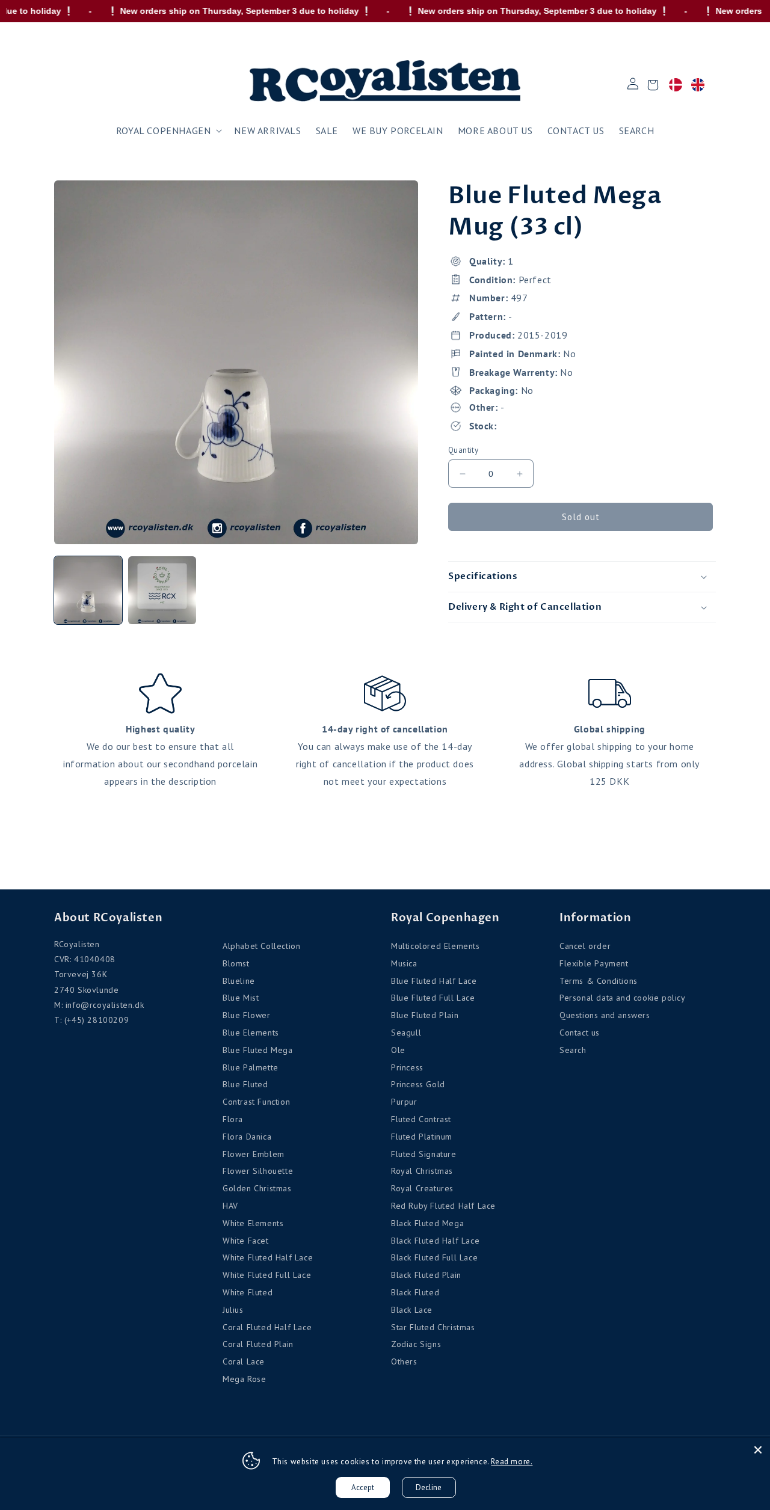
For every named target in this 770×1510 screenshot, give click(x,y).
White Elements (253, 1223)
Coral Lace (244, 1361)
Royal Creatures (422, 1188)
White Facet (246, 1240)
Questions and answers (604, 1015)
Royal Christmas (422, 1170)
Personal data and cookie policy (622, 997)
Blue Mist (241, 997)
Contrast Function (256, 1101)
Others (404, 1361)
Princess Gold (418, 1084)
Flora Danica (247, 1136)
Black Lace (412, 1309)
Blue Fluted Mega (258, 1050)
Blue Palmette (251, 1067)
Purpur (404, 1101)
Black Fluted (415, 1292)
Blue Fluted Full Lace (433, 997)
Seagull (406, 1032)
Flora (233, 1119)
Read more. (511, 1461)
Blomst (236, 963)
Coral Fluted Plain (258, 1344)
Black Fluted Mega (427, 1223)
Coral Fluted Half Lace (267, 1327)
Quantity (463, 450)
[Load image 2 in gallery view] (162, 590)
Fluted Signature (424, 1154)
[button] (168, 130)
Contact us (579, 1032)
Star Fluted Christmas (433, 1327)
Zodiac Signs (416, 1344)
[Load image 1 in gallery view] (88, 590)
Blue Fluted (245, 1084)
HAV (230, 1205)
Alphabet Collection (261, 946)
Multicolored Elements (435, 946)
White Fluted (248, 1292)
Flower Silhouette (258, 1170)
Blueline (239, 980)
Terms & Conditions (598, 980)
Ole (398, 1050)
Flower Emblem (254, 1154)
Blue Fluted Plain (424, 1015)
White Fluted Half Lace (268, 1257)
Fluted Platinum (421, 1136)
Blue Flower (247, 1015)
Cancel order (585, 946)
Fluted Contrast (421, 1119)
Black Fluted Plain (426, 1274)
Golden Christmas (257, 1188)
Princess (407, 1067)
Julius (233, 1309)
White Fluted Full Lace (267, 1274)
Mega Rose (244, 1378)
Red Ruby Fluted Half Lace (443, 1205)
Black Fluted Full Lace (434, 1257)
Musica (404, 963)
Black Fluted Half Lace (435, 1240)
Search (573, 1050)
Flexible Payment (594, 963)
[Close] (758, 1450)
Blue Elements (251, 1032)
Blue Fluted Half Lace (434, 980)
